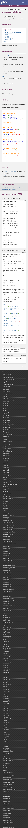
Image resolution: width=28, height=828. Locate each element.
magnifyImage (6, 667)
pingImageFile (6, 698)
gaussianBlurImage (7, 493)
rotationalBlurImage (7, 743)
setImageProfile (6, 817)
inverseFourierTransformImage (10, 656)
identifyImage (6, 651)
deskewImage (6, 453)
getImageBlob (6, 517)
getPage (4, 619)
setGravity (5, 769)
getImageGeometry (7, 557)
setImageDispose (6, 794)
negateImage (6, 681)
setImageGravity (6, 803)
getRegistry (5, 631)
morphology (5, 677)
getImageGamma (6, 555)
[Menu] (26, 2)
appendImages (6, 389)
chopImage (5, 403)
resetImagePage (6, 736)
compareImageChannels (8, 424)
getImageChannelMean (8, 529)
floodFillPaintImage (7, 481)
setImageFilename (7, 798)
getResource (5, 634)
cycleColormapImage (7, 444)
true (6, 94)
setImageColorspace (7, 784)
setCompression (6, 758)
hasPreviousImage (7, 648)
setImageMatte (6, 812)
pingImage (5, 694)
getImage (5, 510)
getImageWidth (6, 608)
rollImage (5, 739)
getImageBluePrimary (7, 519)
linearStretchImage (7, 662)
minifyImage (5, 670)
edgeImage (5, 465)
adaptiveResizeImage (7, 376)
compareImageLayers (7, 425)
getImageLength (6, 570)
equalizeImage (6, 472)
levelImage (5, 660)
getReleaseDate (6, 632)
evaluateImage (6, 474)
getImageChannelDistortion (9, 524)
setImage (5, 770)
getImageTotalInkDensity (8, 600)
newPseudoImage (7, 684)
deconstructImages (7, 448)
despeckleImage (6, 455)
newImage (5, 682)
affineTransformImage (8, 384)
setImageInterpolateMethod (9, 808)
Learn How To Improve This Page (10, 187)
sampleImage (6, 744)
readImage (5, 720)
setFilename (5, 762)
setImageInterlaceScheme (9, 806)
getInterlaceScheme (7, 610)
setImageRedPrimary (7, 820)
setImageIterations (7, 810)
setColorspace (6, 756)
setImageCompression (8, 787)
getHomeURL (5, 508)
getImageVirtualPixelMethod (9, 605)
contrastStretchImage (7, 434)
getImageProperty (7, 584)
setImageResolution (7, 824)
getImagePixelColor (7, 577)
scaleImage (5, 746)
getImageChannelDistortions (9, 525)
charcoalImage (6, 401)
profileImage (5, 706)
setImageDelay (6, 791)
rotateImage (5, 741)
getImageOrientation (7, 574)
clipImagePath (6, 410)
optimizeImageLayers (7, 693)
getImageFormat (6, 553)
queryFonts (5, 713)
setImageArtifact (6, 774)
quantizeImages (6, 710)
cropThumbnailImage (7, 441)
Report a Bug (12, 189)
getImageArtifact (6, 513)
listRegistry (5, 665)
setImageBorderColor (7, 779)
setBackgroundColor (7, 755)
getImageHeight (6, 562)
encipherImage (6, 469)
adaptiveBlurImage (7, 374)
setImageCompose (7, 786)
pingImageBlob (6, 696)
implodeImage (6, 653)
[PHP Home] (4, 2)
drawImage (5, 463)
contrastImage (6, 432)
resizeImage (5, 738)
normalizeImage (6, 688)
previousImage (6, 705)
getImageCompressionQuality (9, 543)
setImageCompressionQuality (9, 789)
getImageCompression (8, 541)
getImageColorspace (7, 538)
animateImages (6, 386)
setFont (4, 765)
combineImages (6, 420)
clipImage (5, 408)
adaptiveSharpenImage (8, 377)
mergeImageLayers (7, 669)
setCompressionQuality (8, 760)
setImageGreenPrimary (8, 805)
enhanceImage (6, 470)
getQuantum (5, 625)
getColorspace (6, 494)
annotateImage (6, 388)
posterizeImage (6, 701)
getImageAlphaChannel (8, 512)
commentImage (6, 422)
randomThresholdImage (8, 719)
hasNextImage (6, 646)
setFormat (5, 767)
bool (5, 41)
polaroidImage (6, 700)
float (6, 34)
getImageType (6, 601)
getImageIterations (7, 569)
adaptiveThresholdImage (8, 379)
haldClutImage (6, 644)
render (4, 732)
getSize (4, 639)
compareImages (6, 427)
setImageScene (6, 825)
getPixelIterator (6, 620)
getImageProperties (7, 582)
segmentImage (6, 748)
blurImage (5, 396)
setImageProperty (7, 819)
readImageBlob (6, 722)
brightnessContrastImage (8, 400)
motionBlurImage (6, 679)
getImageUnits (6, 603)
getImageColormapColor (8, 534)
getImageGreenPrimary (8, 560)
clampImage (5, 405)
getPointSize (5, 624)
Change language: (11, 9)
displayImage (6, 458)
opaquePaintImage (7, 691)
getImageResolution (7, 591)
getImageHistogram (7, 563)
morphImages (6, 675)
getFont (4, 503)
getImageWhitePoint (7, 606)
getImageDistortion (7, 550)
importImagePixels (7, 655)
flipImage (5, 479)
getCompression (6, 496)
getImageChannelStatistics (9, 532)
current (4, 443)
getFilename (5, 501)
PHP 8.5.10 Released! (14, 5)
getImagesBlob (6, 593)
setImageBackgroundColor (9, 775)
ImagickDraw (8, 32)
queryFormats (6, 715)
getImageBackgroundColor (9, 515)
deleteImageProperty (7, 451)
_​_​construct (5, 431)
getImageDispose (6, 548)
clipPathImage (6, 412)
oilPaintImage (6, 689)
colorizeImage (6, 417)
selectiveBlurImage (7, 750)
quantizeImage (6, 708)
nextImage (5, 686)
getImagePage (6, 575)
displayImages (6, 460)
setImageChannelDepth (8, 781)
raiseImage (5, 717)
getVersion (5, 643)
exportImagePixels (7, 475)
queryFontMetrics (7, 712)
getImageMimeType (7, 572)
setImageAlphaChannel (8, 772)
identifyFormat (6, 650)
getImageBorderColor (7, 520)
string (6, 39)
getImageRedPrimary (7, 586)
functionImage (6, 488)
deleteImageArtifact (7, 450)
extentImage (5, 477)
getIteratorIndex (6, 612)
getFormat (5, 505)
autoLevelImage (6, 391)
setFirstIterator (6, 763)
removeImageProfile (7, 731)
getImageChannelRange (8, 531)
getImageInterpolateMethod (9, 567)
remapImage (5, 727)
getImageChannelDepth (8, 522)
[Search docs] (23, 2)
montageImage (6, 674)
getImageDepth (6, 546)
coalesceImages (6, 415)
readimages (5, 725)
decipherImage (6, 446)
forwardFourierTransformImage (10, 484)
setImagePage (6, 815)
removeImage (6, 729)
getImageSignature (7, 596)
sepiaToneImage (6, 753)
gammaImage (6, 491)
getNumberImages (7, 613)
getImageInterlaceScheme (9, 565)
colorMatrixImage (7, 419)
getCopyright (5, 500)
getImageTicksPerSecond (8, 598)
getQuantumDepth (7, 627)
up (2, 198)
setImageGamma (6, 801)
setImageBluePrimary (7, 777)
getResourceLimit (7, 636)
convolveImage (6, 436)
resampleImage (6, 734)
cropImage (5, 439)
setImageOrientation (7, 813)
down (4, 198)
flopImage (5, 482)
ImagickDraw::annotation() (10, 171)
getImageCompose (7, 539)
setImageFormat (6, 800)
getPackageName (7, 617)
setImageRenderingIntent (8, 822)
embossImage (6, 467)
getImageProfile (6, 579)
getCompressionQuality (8, 498)
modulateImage (6, 672)
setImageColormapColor (8, 782)
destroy (4, 457)
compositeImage (6, 429)
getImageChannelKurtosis (8, 527)
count (4, 438)
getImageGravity (6, 558)
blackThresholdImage (7, 393)
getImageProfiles (6, 581)
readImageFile (6, 724)
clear (4, 407)
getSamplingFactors (7, 638)
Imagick (4, 371)
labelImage (5, 658)
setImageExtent (6, 796)
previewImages (6, 703)
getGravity (5, 507)
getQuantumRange (7, 629)
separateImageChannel (8, 751)
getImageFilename (7, 551)
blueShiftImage (6, 394)
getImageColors (6, 536)
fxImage (4, 489)
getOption (5, 615)
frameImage (5, 486)
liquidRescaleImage (7, 663)
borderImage (5, 398)
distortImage (5, 462)
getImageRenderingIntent (8, 589)
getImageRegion (6, 588)
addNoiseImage (6, 382)
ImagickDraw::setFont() (9, 175)
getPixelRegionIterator (8, 622)
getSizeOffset (6, 641)
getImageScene (6, 594)
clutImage (5, 413)
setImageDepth (6, 793)
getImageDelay (6, 544)
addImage (5, 381)
